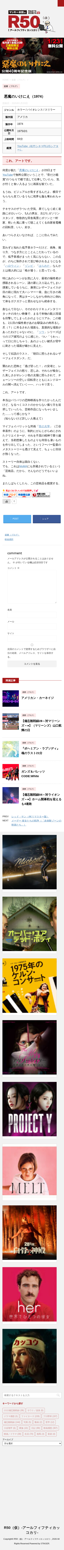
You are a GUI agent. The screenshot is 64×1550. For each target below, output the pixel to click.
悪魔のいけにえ (29, 170)
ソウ (41, 332)
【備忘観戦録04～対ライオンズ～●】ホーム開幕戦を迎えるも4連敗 (41, 799)
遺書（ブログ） (12, 535)
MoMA (23, 466)
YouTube (7, 174)
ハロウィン (12, 265)
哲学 (50, 1422)
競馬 (40, 1434)
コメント (13, 568)
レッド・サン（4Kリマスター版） (30, 816)
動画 (38, 1422)
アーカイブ (7, 1439)
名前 (9, 609)
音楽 (51, 1434)
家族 (23, 1428)
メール (10, 621)
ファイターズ (30, 1416)
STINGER (45, 1543)
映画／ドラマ (12, 1434)
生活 (29, 1434)
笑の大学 (44, 426)
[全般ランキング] (41, 496)
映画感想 (9, 539)
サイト (10, 633)
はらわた (44, 265)
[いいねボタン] (6, 501)
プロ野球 (50, 1416)
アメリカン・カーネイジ (37, 697)
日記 (35, 1428)
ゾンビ (29, 265)
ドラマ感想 (11, 1416)
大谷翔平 (10, 1428)
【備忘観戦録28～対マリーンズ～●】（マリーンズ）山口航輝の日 (41, 725)
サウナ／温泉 (35, 1410)
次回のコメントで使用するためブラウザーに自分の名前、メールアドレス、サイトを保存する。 (31, 653)
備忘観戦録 (12, 1422)
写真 (27, 1422)
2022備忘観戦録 (14, 1410)
